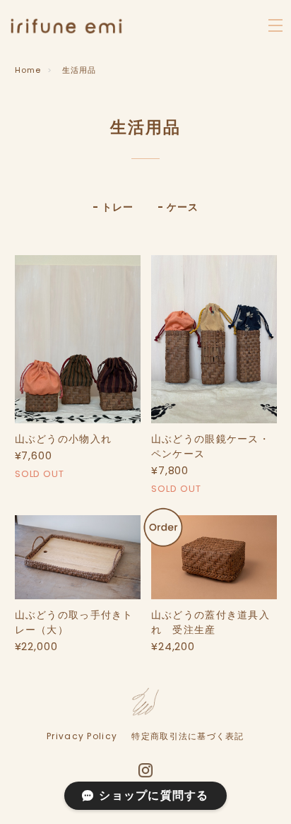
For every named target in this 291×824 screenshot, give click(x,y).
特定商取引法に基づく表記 (187, 736)
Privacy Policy (82, 736)
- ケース (178, 207)
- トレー (113, 207)
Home (28, 70)
